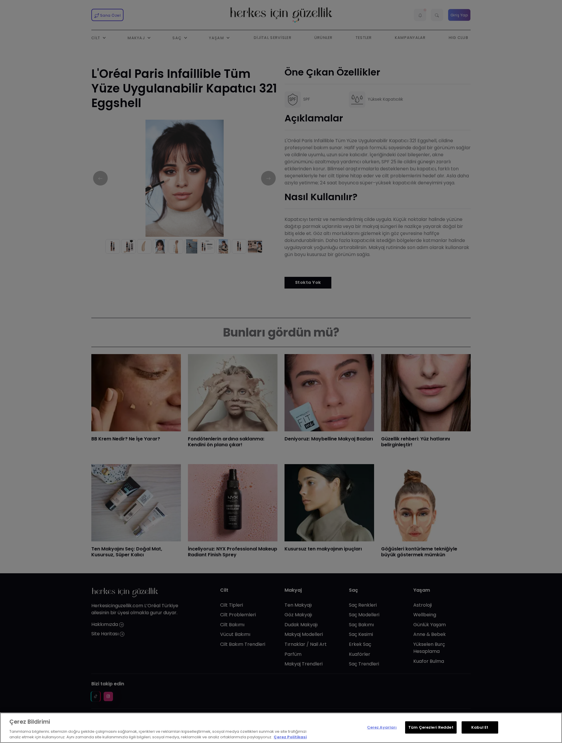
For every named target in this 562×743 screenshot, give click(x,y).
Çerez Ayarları (382, 727)
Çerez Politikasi (290, 737)
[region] (281, 728)
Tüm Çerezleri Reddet (430, 727)
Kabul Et (479, 727)
